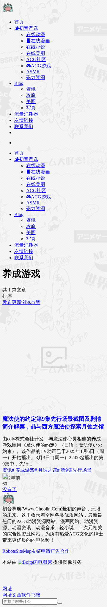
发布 (7, 302)
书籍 (35, 594)
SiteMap (24, 551)
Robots (9, 551)
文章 (16, 594)
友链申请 (41, 551)
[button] (7, 588)
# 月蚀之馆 (45, 470)
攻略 (31, 95)
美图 (31, 101)
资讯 (31, 88)
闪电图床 (42, 562)
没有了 (9, 489)
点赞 (35, 302)
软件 (26, 594)
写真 (31, 107)
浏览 (26, 302)
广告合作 (60, 551)
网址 (7, 594)
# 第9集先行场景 (74, 470)
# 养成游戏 (23, 470)
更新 (16, 302)
